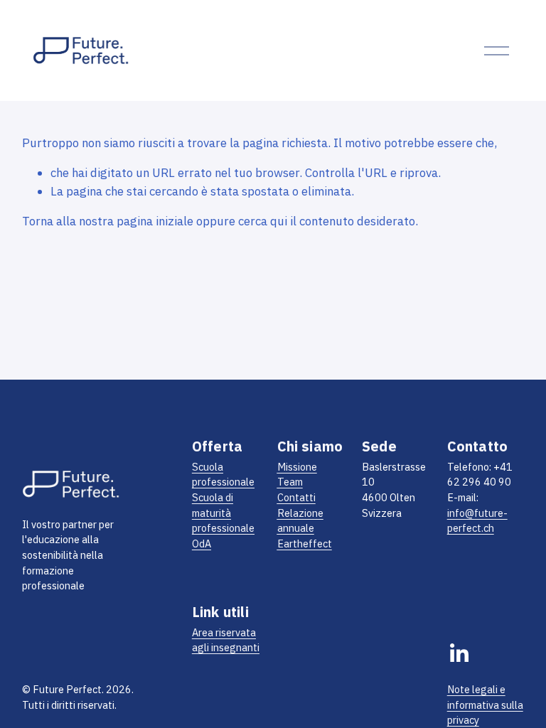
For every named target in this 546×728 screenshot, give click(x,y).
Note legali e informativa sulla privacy (485, 704)
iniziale (174, 221)
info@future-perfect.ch (477, 520)
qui (278, 221)
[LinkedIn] (458, 653)
